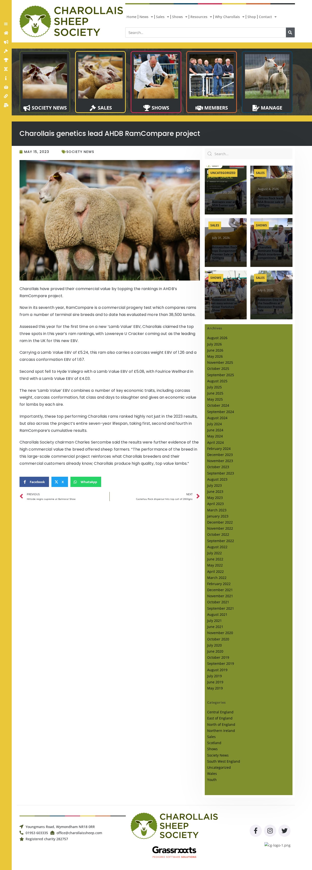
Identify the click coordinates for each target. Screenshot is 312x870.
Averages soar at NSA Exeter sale (223, 203)
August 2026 (217, 337)
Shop (251, 16)
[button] (6, 24)
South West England (223, 761)
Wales (212, 773)
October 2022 (218, 534)
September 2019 (220, 663)
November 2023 (220, 460)
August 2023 (217, 479)
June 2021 (215, 626)
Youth (212, 779)
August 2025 (217, 381)
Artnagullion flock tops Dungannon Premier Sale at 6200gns (224, 252)
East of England (220, 718)
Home (131, 16)
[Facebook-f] (256, 831)
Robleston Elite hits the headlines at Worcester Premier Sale (271, 305)
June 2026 (215, 350)
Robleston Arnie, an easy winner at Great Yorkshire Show (224, 305)
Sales (160, 16)
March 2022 (216, 577)
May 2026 (215, 356)
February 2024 (219, 448)
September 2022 (220, 540)
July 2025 (214, 387)
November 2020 (220, 632)
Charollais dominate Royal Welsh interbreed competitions (270, 252)
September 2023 (220, 473)
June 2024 (215, 430)
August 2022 (217, 547)
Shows (177, 16)
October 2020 (218, 639)
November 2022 (220, 528)
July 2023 (214, 485)
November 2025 (220, 362)
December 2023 (220, 454)
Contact (265, 16)
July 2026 (214, 344)
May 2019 (215, 688)
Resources (198, 16)
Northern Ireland (221, 730)
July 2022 (214, 553)
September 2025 (220, 375)
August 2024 (217, 417)
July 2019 (214, 676)
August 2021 (217, 614)
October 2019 (218, 657)
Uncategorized (222, 173)
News (143, 16)
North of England (221, 724)
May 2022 (215, 565)
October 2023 (218, 467)
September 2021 (220, 608)
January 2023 (217, 516)
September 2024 (220, 411)
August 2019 (217, 670)
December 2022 (220, 522)
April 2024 (215, 442)
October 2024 (218, 405)
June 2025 (215, 393)
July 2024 (214, 424)
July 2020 (214, 645)
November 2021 (220, 596)
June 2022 (215, 559)
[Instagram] (270, 831)
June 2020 (215, 651)
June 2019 (215, 682)
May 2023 (215, 497)
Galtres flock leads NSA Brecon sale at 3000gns (271, 201)
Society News (80, 151)
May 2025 (215, 399)
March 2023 (216, 510)
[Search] (290, 32)
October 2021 (218, 602)
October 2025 (218, 368)
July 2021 (214, 620)
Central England (220, 712)
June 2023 (215, 491)
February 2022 (219, 583)
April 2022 (215, 571)
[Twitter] (284, 831)
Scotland (214, 742)
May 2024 (215, 436)
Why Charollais (227, 16)
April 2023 (215, 503)
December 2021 (220, 589)
